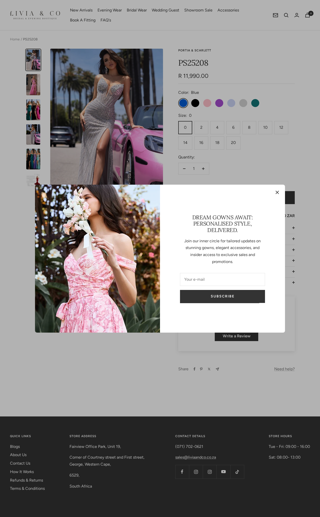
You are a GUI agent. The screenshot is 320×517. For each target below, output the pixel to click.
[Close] (277, 192)
